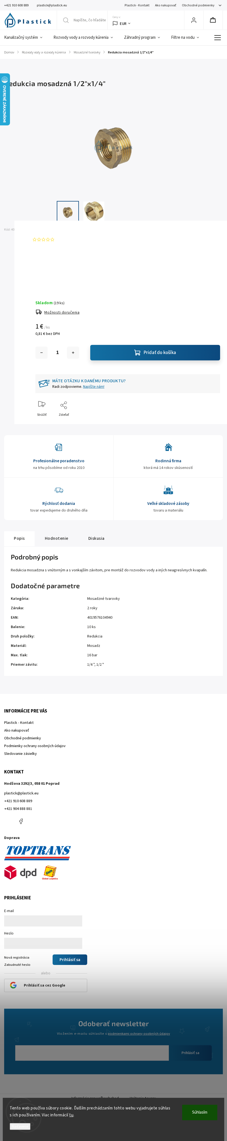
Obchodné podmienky (198, 5)
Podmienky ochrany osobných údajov (35, 746)
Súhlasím (199, 1112)
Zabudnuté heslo (17, 964)
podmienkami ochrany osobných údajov (139, 1033)
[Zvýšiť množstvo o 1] (73, 353)
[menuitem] (26, 37)
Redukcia (94, 636)
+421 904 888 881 (18, 809)
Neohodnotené (69, 239)
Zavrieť (210, 424)
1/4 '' (90, 664)
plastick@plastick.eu (21, 793)
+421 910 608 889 (18, 801)
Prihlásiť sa (190, 1053)
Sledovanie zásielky (20, 754)
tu (71, 1115)
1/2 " (100, 664)
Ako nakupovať (165, 5)
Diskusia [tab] (96, 538)
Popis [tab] (19, 538)
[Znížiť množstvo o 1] (41, 353)
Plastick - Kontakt (137, 5)
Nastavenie (20, 1126)
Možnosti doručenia (61, 312)
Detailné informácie (50, 272)
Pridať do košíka (160, 352)
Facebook (21, 821)
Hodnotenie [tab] (56, 538)
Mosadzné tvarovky (103, 599)
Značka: (43, 229)
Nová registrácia (16, 957)
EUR (123, 23)
